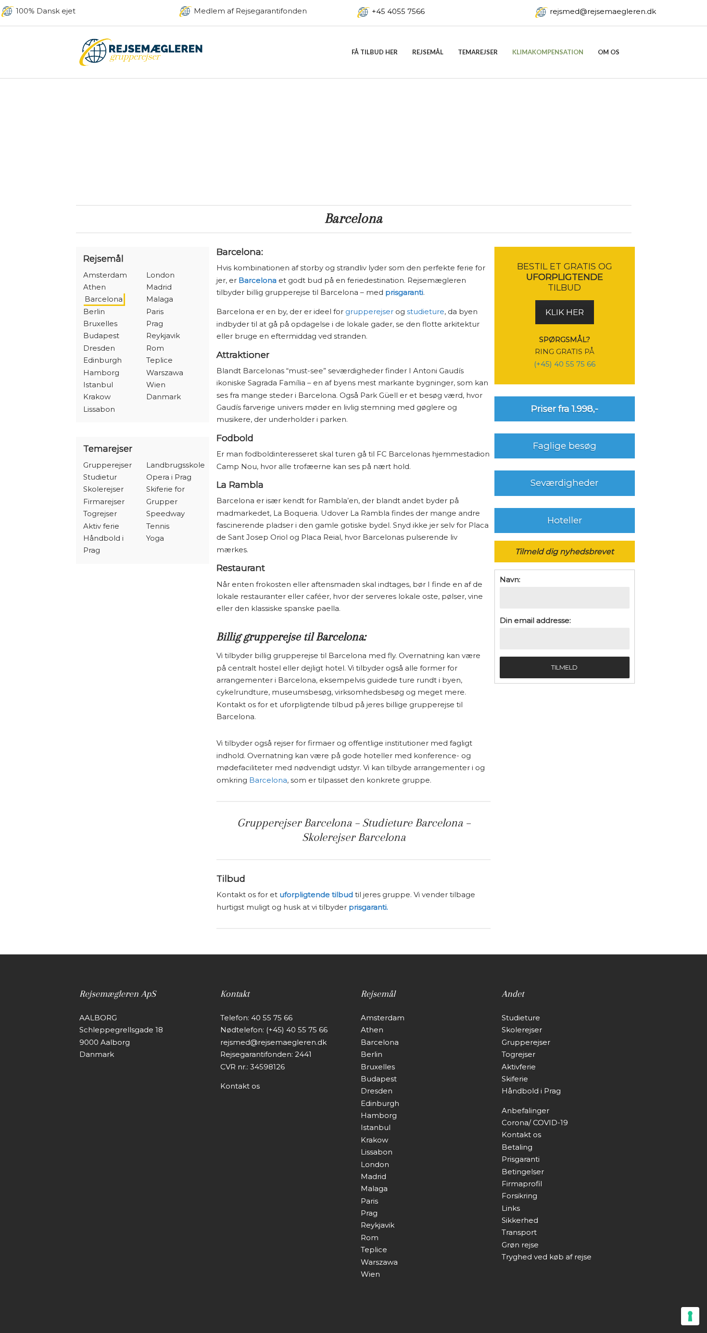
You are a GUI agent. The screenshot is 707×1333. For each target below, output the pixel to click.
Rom (155, 348)
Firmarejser (104, 501)
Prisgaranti (521, 1159)
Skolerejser (103, 489)
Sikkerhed (520, 1220)
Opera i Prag (168, 477)
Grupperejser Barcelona (294, 822)
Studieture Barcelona (412, 822)
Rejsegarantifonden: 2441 (266, 1054)
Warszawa (164, 372)
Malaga (159, 299)
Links (511, 1208)
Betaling (517, 1147)
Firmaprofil (522, 1183)
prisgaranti (404, 292)
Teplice (159, 360)
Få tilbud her (375, 52)
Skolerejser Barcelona (353, 837)
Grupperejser (107, 465)
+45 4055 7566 (398, 11)
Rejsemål (427, 52)
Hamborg (101, 372)
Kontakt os (240, 1086)
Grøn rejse (520, 1244)
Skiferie (515, 1078)
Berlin (94, 311)
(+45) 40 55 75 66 (564, 363)
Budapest (101, 335)
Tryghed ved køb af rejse (547, 1256)
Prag (154, 323)
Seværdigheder (564, 482)
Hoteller (564, 520)
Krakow (97, 396)
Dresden (99, 348)
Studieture (521, 1017)
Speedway (165, 513)
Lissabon (99, 409)
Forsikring (519, 1195)
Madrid (159, 287)
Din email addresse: (535, 620)
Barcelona (104, 299)
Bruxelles (100, 323)
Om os (608, 52)
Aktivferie (519, 1066)
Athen (94, 287)
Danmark (163, 396)
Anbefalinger (525, 1110)
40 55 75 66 (271, 1017)
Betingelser (523, 1171)
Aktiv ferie (101, 526)
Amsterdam (105, 274)
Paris (155, 311)
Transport (519, 1232)
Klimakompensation (547, 52)
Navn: (510, 579)
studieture (425, 311)
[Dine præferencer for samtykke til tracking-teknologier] (690, 1316)
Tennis (157, 526)
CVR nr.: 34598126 (252, 1066)
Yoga (155, 538)
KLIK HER (564, 312)
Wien (155, 384)
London (160, 274)
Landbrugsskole (175, 465)
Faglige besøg (564, 445)
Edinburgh (102, 360)
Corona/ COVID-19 (535, 1122)
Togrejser (100, 513)
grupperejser (369, 311)
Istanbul (98, 384)
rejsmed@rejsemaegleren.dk (603, 11)
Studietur (100, 477)
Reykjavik (163, 335)
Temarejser (478, 52)
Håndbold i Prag (531, 1090)
